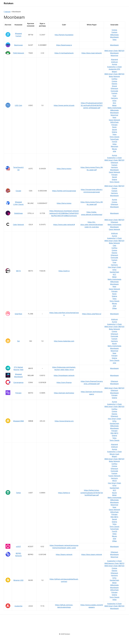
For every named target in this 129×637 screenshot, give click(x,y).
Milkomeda (114, 35)
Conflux (114, 79)
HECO (114, 481)
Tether (18, 493)
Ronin (114, 127)
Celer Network (18, 225)
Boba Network (114, 76)
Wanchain (114, 146)
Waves (114, 149)
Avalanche (18, 606)
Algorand (114, 59)
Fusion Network (114, 476)
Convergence (18, 382)
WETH (18, 271)
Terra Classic (114, 137)
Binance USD (18, 580)
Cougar (18, 191)
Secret (114, 130)
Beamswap (18, 45)
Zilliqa (114, 308)
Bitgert (114, 72)
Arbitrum (114, 62)
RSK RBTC (114, 433)
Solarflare (18, 314)
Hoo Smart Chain (114, 267)
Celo (114, 245)
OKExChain (114, 122)
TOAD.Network (18, 53)
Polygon (114, 125)
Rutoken (8, 3)
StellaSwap (18, 213)
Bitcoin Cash (114, 454)
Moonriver (114, 55)
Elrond (114, 86)
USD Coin (18, 105)
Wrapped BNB (18, 421)
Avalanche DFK (114, 69)
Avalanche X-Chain (114, 604)
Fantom (114, 32)
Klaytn (114, 344)
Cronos (114, 30)
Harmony (114, 98)
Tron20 (114, 142)
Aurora (114, 64)
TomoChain (114, 139)
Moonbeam (114, 37)
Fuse (114, 96)
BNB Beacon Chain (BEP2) (114, 563)
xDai (114, 151)
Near (114, 117)
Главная (7, 12)
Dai (18, 341)
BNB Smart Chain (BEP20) (114, 51)
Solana (114, 132)
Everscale (114, 91)
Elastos (114, 84)
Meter (114, 105)
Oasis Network (114, 120)
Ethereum (114, 88)
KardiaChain (114, 272)
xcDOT (18, 546)
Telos (114, 40)
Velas (114, 144)
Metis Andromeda (114, 108)
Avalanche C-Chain (114, 67)
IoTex (114, 101)
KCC (114, 103)
